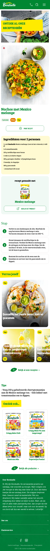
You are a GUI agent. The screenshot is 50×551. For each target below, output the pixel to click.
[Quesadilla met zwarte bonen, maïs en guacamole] (25, 326)
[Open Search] (36, 4)
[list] (25, 345)
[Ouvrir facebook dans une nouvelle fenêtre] (20, 541)
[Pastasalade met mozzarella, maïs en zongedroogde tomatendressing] (18, 361)
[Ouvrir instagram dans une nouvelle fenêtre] (26, 541)
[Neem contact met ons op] (31, 4)
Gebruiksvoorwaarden (26, 545)
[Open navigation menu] (44, 4)
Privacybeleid (38, 545)
